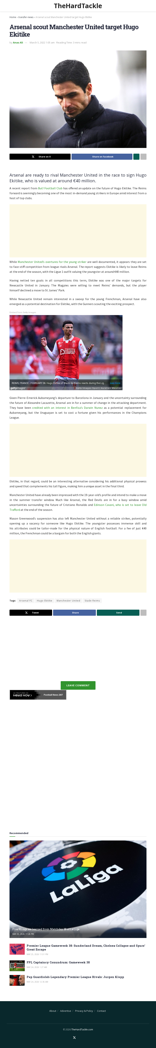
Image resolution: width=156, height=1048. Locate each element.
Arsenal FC (26, 600)
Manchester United (68, 600)
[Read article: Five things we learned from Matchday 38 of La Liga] (78, 889)
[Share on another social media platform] (143, 157)
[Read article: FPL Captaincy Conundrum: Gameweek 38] (17, 965)
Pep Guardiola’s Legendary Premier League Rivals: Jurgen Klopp (75, 977)
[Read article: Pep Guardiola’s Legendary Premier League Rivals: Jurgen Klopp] (17, 980)
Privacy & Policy (84, 1011)
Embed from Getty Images (23, 312)
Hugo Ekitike (44, 600)
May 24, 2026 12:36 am (37, 981)
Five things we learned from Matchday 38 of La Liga (45, 929)
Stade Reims (92, 600)
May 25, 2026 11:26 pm (23, 934)
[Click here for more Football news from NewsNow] (25, 695)
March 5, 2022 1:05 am (42, 42)
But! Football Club (50, 188)
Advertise (65, 1011)
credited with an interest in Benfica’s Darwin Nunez (67, 408)
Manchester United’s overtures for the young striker (52, 262)
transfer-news (25, 17)
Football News (51, 695)
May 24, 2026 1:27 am (37, 967)
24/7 (60, 695)
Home (13, 17)
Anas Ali (18, 42)
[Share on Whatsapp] (136, 157)
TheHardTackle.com (82, 1029)
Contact (101, 1011)
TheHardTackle (78, 5)
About (52, 1011)
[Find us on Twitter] (74, 1037)
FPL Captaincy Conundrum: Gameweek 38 (58, 962)
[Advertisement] (78, 230)
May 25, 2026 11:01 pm (37, 954)
